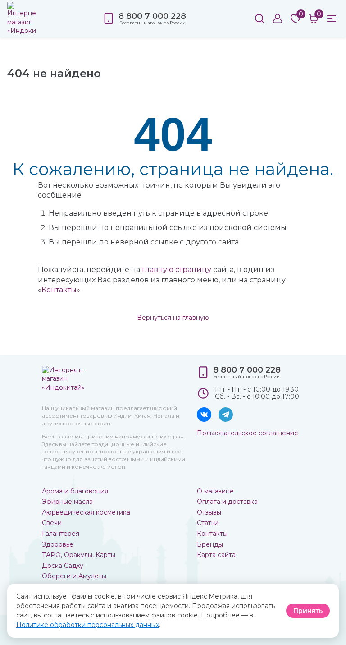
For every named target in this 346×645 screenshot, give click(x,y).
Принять (308, 611)
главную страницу (176, 269)
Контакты (59, 290)
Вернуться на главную (173, 317)
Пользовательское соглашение (247, 433)
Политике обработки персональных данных (87, 625)
